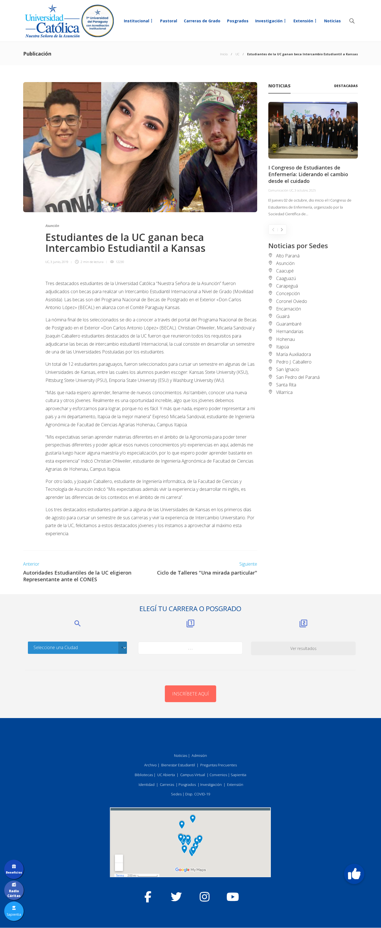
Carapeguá (287, 286)
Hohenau (285, 339)
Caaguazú (286, 278)
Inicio (224, 54)
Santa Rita (286, 385)
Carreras (167, 784)
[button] (354, 874)
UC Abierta (166, 774)
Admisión (199, 755)
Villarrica (284, 392)
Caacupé (285, 271)
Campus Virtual (192, 774)
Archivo (150, 764)
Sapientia (238, 774)
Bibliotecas (144, 774)
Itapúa (282, 347)
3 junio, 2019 (59, 262)
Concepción (288, 293)
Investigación (269, 20)
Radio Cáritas (14, 893)
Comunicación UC (280, 190)
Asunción (52, 225)
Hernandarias (289, 331)
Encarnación (288, 309)
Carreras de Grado (202, 20)
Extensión (303, 20)
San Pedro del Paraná (298, 377)
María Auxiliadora (293, 354)
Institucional (136, 20)
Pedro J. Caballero (294, 362)
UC (237, 54)
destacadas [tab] (346, 85)
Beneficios (14, 872)
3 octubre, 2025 (305, 190)
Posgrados (238, 20)
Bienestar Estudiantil (178, 764)
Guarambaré (289, 324)
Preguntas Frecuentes (218, 764)
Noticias (332, 20)
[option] (313, 159)
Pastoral (168, 20)
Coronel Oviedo (291, 301)
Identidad (147, 784)
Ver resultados (303, 648)
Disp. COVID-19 (197, 794)
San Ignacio (287, 369)
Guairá (283, 316)
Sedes (176, 794)
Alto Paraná (288, 256)
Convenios (218, 774)
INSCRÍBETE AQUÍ (190, 694)
